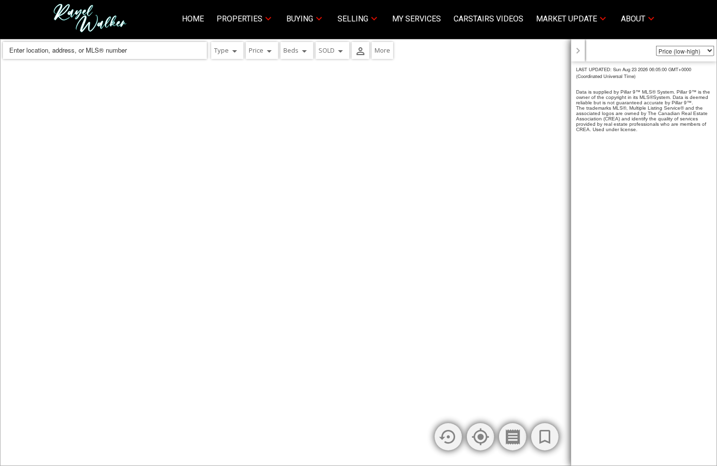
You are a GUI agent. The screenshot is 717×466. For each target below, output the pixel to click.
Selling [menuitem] (353, 18)
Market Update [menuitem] (566, 18)
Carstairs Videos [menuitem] (488, 18)
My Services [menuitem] (416, 18)
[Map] (358, 252)
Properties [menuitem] (239, 18)
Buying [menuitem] (299, 18)
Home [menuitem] (193, 18)
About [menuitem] (633, 18)
